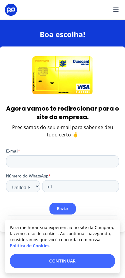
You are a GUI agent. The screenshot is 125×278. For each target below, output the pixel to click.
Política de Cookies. (30, 246)
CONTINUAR (62, 261)
